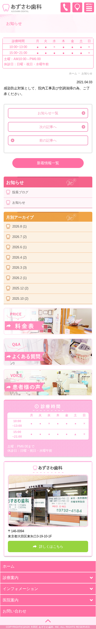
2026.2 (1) (19, 278)
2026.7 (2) (19, 237)
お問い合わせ (14, 611)
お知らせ (18, 202)
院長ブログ (20, 192)
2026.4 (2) (19, 257)
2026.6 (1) (19, 247)
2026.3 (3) (19, 267)
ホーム (73, 73)
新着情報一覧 (48, 163)
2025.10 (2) (20, 298)
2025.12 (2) (20, 288)
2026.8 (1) (19, 226)
